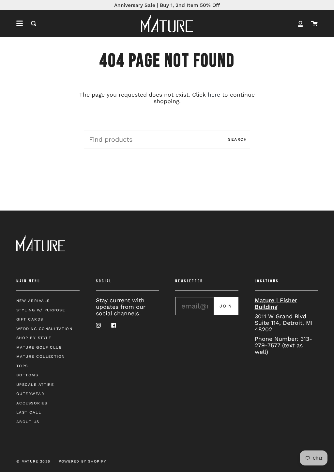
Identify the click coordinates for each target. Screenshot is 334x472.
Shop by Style (34, 338)
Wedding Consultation (44, 328)
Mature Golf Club (39, 347)
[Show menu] (19, 23)
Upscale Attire (35, 384)
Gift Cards (29, 319)
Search (237, 139)
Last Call (28, 412)
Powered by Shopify (82, 461)
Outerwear (30, 393)
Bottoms (27, 375)
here (214, 94)
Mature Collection (40, 356)
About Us (27, 421)
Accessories (31, 403)
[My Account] (300, 23)
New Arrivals (33, 300)
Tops (22, 366)
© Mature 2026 (33, 461)
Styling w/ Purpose (40, 310)
